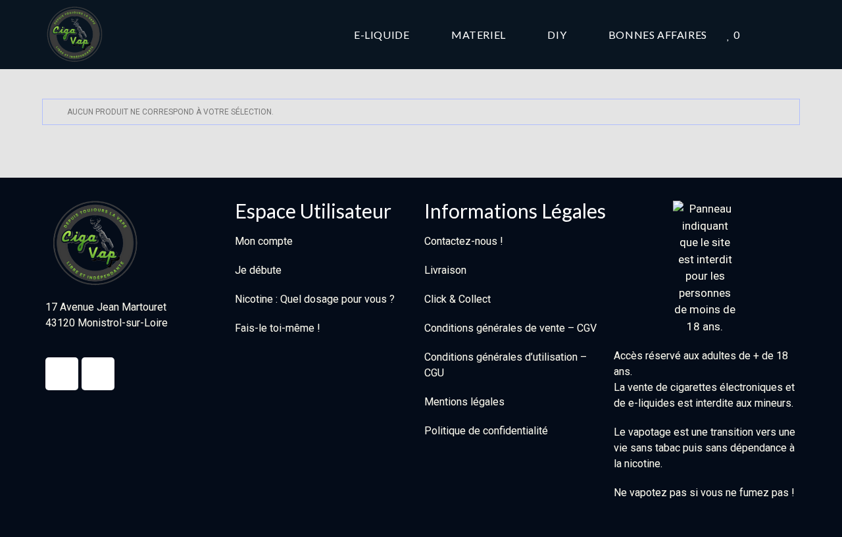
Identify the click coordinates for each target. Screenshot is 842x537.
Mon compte (264, 241)
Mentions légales (464, 402)
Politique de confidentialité (486, 430)
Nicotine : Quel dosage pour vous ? (315, 299)
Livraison (445, 270)
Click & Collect (457, 299)
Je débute (258, 270)
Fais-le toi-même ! (277, 328)
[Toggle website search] (796, 34)
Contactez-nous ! (463, 241)
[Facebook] (61, 373)
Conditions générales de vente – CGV (510, 328)
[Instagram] (98, 373)
